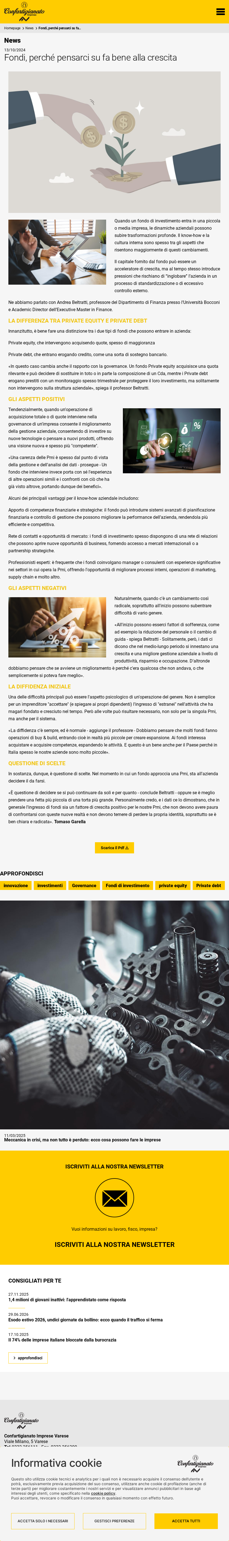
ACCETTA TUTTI (186, 1521)
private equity (173, 885)
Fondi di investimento (127, 885)
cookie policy (103, 1493)
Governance (84, 885)
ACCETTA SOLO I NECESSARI (43, 1521)
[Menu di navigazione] (220, 11)
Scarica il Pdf (112, 848)
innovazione (16, 885)
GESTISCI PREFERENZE (114, 1521)
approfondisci (30, 1358)
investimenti (50, 885)
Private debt (208, 885)
